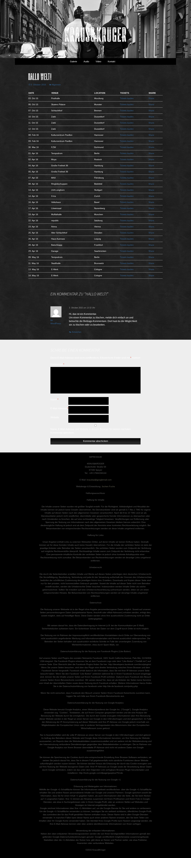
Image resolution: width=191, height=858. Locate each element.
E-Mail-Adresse (59, 408)
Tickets (127, 98)
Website (54, 417)
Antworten (76, 332)
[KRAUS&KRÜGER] (95, 29)
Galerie (73, 61)
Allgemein (56, 84)
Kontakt (111, 61)
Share (151, 98)
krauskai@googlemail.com (99, 480)
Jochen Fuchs (108, 486)
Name (54, 399)
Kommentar (57, 364)
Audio (86, 61)
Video (98, 61)
